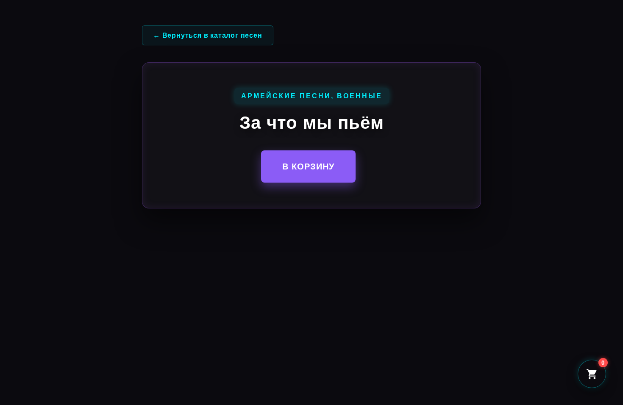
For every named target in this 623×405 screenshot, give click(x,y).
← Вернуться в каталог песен (207, 35)
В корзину (308, 166)
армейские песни (286, 96)
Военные (359, 96)
